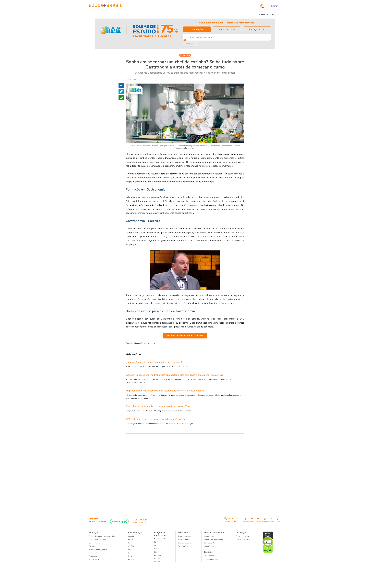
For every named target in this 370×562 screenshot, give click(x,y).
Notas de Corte (160, 539)
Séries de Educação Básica (99, 549)
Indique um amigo (211, 559)
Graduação (197, 29)
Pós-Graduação (227, 29)
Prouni (130, 549)
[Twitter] (121, 92)
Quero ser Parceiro (243, 539)
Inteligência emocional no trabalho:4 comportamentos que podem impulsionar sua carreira (174, 375)
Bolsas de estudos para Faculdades (102, 536)
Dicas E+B (183, 532)
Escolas (92, 546)
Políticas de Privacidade (213, 539)
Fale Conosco (209, 556)
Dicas (130, 556)
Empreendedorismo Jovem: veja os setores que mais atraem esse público (165, 390)
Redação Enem (183, 546)
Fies (129, 543)
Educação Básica (257, 29)
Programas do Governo (160, 534)
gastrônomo (148, 295)
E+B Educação (135, 532)
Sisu (130, 553)
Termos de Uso (210, 543)
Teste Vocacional (184, 536)
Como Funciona (210, 546)
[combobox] (225, 37)
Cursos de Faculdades (97, 539)
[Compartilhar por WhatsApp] (121, 97)
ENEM (130, 539)
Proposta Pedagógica (97, 553)
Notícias (131, 546)
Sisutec (157, 559)
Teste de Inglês (184, 539)
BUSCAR (190, 43)
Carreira (131, 536)
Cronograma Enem (185, 543)
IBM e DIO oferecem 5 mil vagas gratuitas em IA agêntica (156, 419)
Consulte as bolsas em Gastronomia (185, 335)
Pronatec (157, 555)
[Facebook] (121, 86)
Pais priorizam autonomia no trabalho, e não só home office (158, 406)
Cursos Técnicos (95, 543)
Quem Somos (209, 536)
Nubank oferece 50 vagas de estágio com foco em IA (154, 362)
